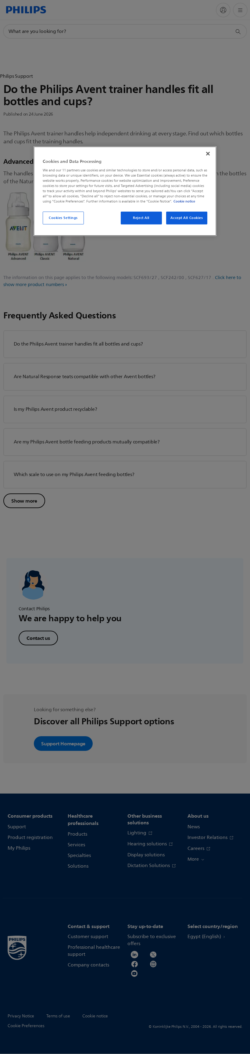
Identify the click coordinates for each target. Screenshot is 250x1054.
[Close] (208, 153)
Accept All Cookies (186, 218)
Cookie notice (184, 201)
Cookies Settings (63, 218)
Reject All (141, 218)
